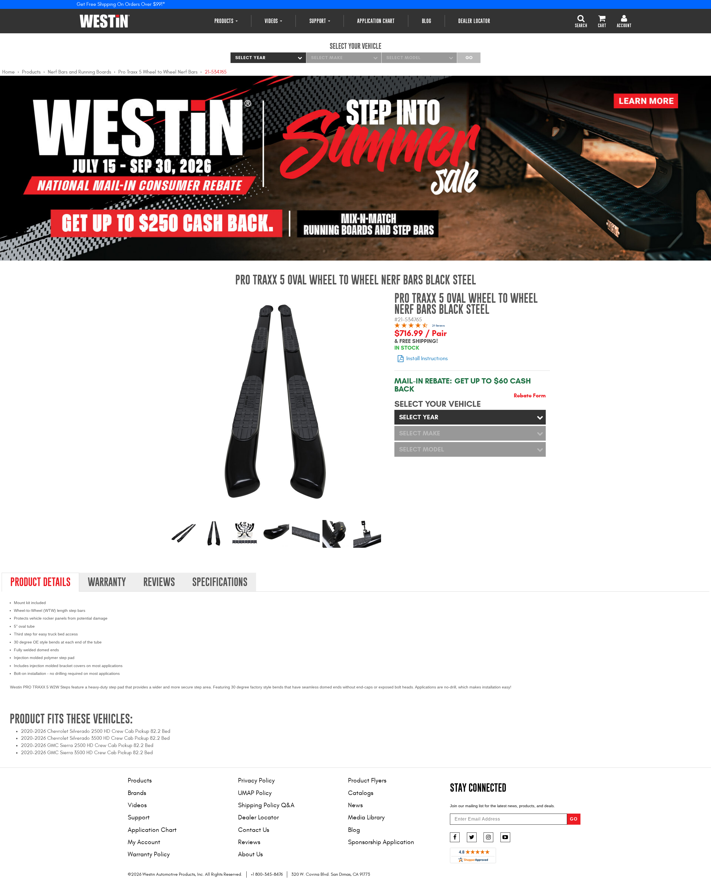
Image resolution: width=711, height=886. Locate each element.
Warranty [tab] (107, 582)
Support (318, 21)
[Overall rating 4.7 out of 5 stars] (411, 326)
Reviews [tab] (159, 582)
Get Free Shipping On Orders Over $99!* (121, 4)
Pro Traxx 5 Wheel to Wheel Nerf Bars (157, 72)
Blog (426, 21)
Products (224, 21)
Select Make (327, 57)
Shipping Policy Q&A (266, 805)
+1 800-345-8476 (267, 874)
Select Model (403, 57)
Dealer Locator (474, 21)
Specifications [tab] (219, 582)
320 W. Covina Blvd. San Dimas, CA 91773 (330, 874)
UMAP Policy (255, 793)
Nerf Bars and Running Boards (79, 72)
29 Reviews (438, 325)
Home (8, 72)
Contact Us (253, 830)
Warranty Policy (149, 854)
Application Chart (376, 21)
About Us (250, 854)
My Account (144, 842)
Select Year (250, 57)
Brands (137, 793)
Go (468, 57)
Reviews (249, 842)
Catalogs (360, 793)
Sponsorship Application (381, 842)
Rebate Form (530, 395)
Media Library (366, 817)
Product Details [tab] (40, 582)
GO (574, 819)
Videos (272, 21)
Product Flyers (367, 780)
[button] (581, 20)
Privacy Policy (256, 780)
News (355, 805)
